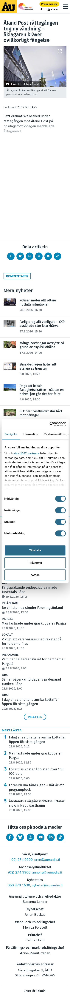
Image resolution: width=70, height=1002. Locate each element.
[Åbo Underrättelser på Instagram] (30, 837)
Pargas (7, 619)
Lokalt (7, 634)
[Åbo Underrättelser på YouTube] (40, 837)
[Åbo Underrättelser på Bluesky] (20, 837)
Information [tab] (30, 434)
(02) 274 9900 (21, 859)
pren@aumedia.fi (47, 859)
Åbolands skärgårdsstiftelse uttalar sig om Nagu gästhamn (36, 805)
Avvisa (35, 574)
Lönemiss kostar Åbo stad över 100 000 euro (36, 773)
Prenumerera (49, 4)
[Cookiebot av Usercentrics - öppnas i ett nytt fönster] (50, 424)
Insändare (10, 603)
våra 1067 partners (26, 453)
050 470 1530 (19, 885)
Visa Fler (35, 717)
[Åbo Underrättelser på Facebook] (10, 837)
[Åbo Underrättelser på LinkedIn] (51, 837)
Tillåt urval (35, 562)
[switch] (60, 510)
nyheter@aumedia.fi (47, 885)
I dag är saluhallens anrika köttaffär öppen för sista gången (30, 704)
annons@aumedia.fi (47, 872)
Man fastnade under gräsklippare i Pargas (35, 757)
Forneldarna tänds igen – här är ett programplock (36, 789)
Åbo (5, 675)
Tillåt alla (35, 550)
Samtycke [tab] (10, 434)
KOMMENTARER (17, 276)
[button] (49, 9)
